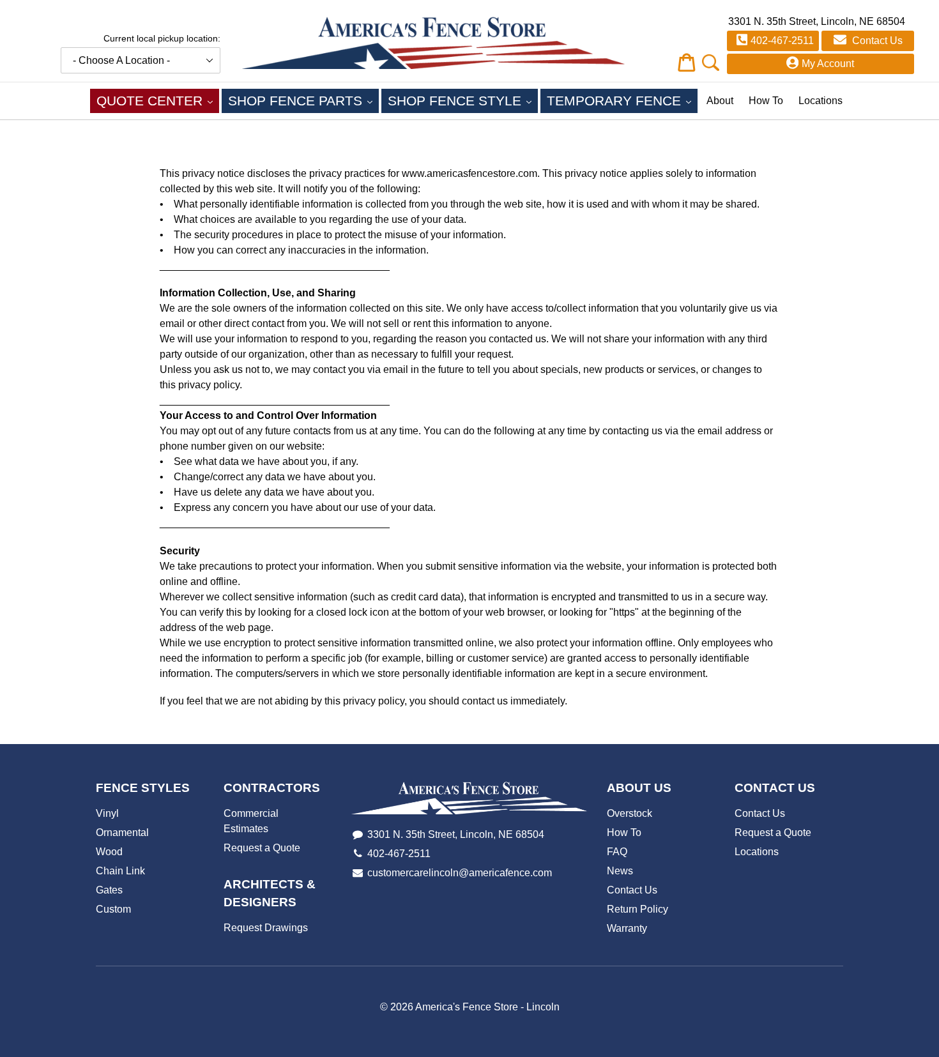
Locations (820, 100)
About (719, 100)
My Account (828, 63)
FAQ (617, 851)
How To (766, 100)
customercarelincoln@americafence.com (459, 872)
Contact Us (876, 40)
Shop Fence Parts (303, 100)
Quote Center (157, 100)
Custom (113, 909)
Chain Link (120, 870)
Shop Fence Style (463, 100)
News (620, 870)
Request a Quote (262, 847)
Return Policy (637, 909)
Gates (109, 890)
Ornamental (122, 832)
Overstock (629, 813)
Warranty (627, 928)
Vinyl (107, 813)
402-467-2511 (782, 40)
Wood (109, 851)
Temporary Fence (622, 100)
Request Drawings (266, 927)
